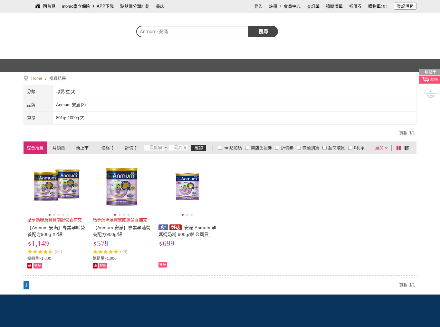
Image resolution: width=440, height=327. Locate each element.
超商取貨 (336, 147)
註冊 (273, 6)
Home (36, 78)
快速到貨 (310, 147)
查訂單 (313, 6)
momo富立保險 (76, 6)
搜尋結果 (57, 78)
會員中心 (292, 6)
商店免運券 (261, 147)
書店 (160, 6)
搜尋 (263, 31)
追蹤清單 (334, 6)
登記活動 (405, 6)
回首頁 (49, 6)
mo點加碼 (233, 147)
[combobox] (192, 31)
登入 (258, 6)
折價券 (355, 6)
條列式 (408, 148)
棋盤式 (400, 148)
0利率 (359, 147)
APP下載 (105, 6)
